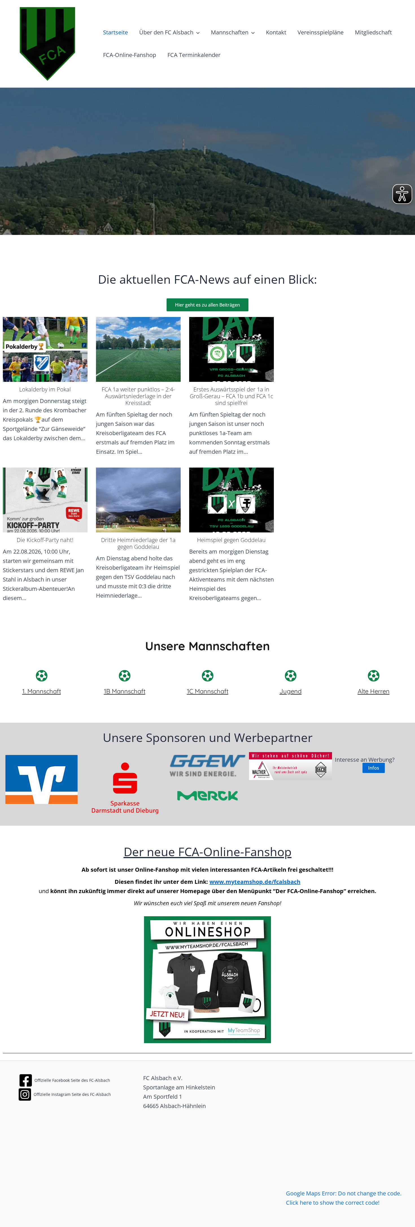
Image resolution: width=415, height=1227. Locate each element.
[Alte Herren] (373, 676)
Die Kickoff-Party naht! (45, 540)
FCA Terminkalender (193, 55)
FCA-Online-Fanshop (129, 55)
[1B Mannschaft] (124, 676)
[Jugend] (290, 676)
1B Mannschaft (124, 691)
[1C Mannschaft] (207, 676)
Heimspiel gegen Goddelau (231, 540)
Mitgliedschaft (373, 32)
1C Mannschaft (207, 691)
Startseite (115, 32)
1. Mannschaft (41, 691)
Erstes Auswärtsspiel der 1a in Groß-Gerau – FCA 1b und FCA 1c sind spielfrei (231, 396)
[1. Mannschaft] (41, 676)
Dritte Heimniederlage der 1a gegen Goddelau (138, 543)
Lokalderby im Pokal (45, 389)
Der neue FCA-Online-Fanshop (208, 851)
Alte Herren (374, 691)
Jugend (290, 691)
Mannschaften (229, 32)
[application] (196, 32)
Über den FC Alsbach (166, 32)
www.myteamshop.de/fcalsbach (254, 881)
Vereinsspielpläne (321, 32)
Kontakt (276, 32)
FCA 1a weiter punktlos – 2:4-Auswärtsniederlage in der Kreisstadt (138, 396)
